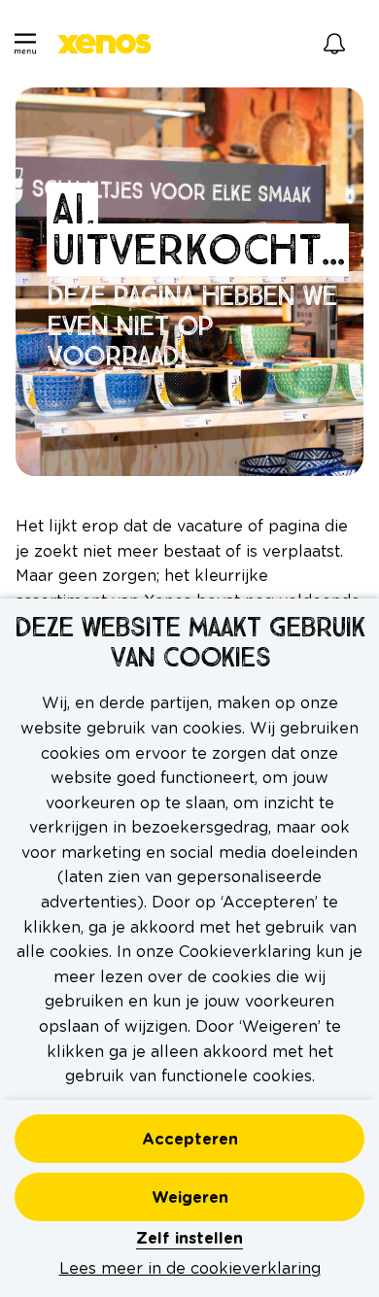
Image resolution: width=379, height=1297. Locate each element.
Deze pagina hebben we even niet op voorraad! (191, 326)
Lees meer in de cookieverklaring (190, 1269)
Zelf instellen (189, 1238)
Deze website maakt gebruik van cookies (189, 643)
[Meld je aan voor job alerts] (334, 43)
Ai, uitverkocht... (198, 229)
